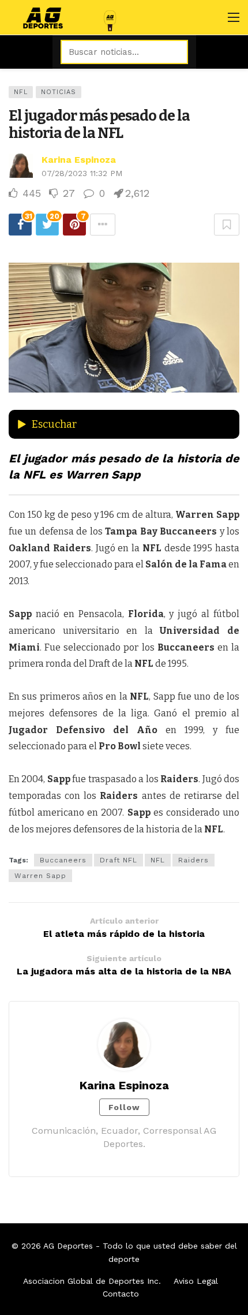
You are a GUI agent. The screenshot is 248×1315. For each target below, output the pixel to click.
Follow (124, 1107)
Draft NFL (118, 860)
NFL (21, 92)
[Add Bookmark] (226, 225)
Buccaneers (63, 860)
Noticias (58, 92)
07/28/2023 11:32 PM (82, 173)
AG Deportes (68, 1245)
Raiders (193, 860)
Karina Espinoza (79, 159)
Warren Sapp (40, 876)
